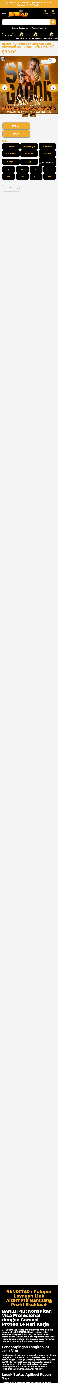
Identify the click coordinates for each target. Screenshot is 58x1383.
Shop (4, 13)
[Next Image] (53, 88)
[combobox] (26, 22)
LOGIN (16, 134)
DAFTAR (16, 126)
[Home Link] (18, 14)
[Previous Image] (5, 88)
